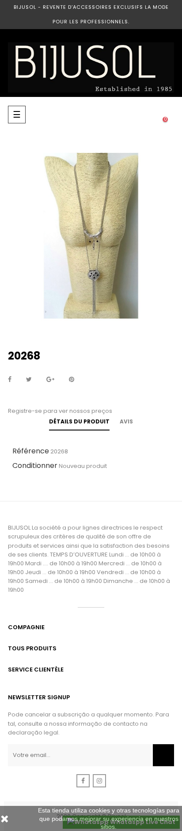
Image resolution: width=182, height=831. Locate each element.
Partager (9, 380)
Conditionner (34, 465)
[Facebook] (83, 780)
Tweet (29, 380)
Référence (30, 451)
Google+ (50, 380)
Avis (126, 421)
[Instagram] (99, 780)
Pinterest (71, 380)
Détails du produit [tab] (79, 421)
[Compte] (130, 114)
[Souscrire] (163, 755)
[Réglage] (147, 114)
